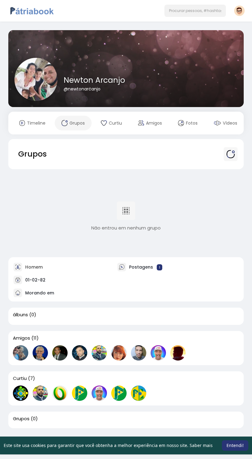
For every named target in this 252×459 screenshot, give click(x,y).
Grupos (21, 418)
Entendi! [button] (235, 445)
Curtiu (20, 378)
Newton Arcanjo (94, 80)
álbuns (20, 314)
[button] (195, 11)
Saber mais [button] (201, 445)
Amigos (21, 338)
